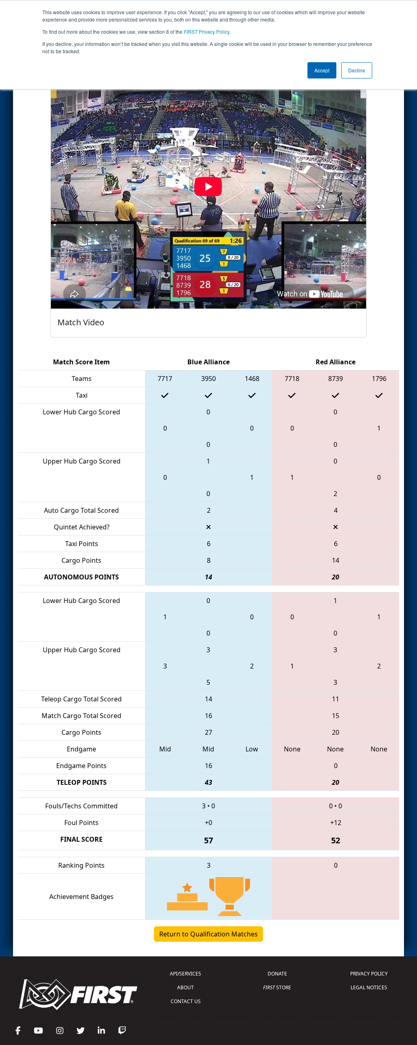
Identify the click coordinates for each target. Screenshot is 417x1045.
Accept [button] (321, 70)
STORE (277, 987)
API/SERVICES (185, 973)
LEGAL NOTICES (369, 987)
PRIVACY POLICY (369, 973)
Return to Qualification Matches (208, 934)
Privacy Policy (206, 31)
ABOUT (185, 987)
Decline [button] (356, 70)
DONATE (277, 973)
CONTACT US (186, 1001)
